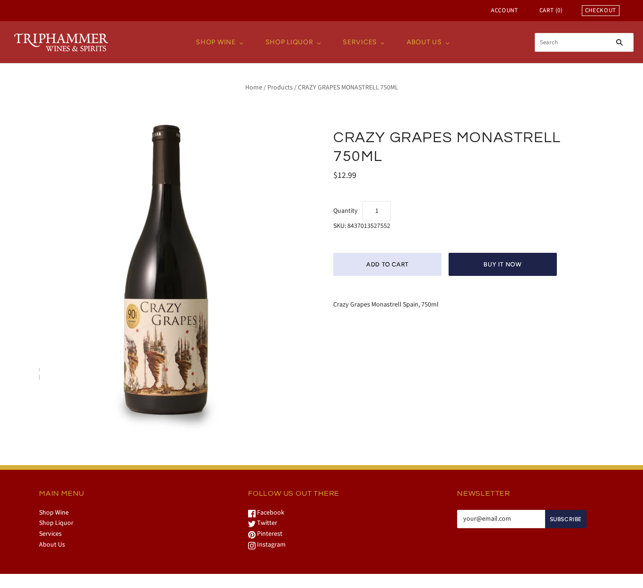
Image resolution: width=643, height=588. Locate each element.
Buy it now (502, 264)
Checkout (600, 10)
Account (504, 10)
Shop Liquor (289, 42)
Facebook (270, 512)
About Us (424, 42)
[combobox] (584, 42)
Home (253, 87)
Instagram (271, 544)
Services (360, 42)
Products (280, 87)
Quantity (345, 211)
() (551, 10)
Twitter (266, 523)
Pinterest (269, 534)
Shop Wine (215, 42)
